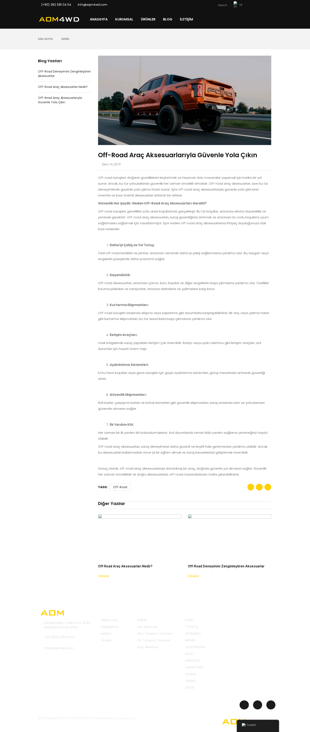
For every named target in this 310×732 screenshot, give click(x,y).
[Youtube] (270, 704)
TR (241, 5)
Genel (65, 39)
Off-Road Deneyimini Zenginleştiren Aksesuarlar (64, 73)
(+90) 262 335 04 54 (56, 5)
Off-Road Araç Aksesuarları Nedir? (63, 87)
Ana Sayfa (45, 39)
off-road (120, 487)
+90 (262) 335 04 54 (59, 637)
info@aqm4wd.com (92, 5)
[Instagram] (244, 704)
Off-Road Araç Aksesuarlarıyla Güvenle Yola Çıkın (60, 100)
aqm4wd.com (127, 718)
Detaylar (103, 576)
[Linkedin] (257, 704)
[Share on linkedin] (267, 487)
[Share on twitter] (259, 487)
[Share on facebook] (250, 487)
